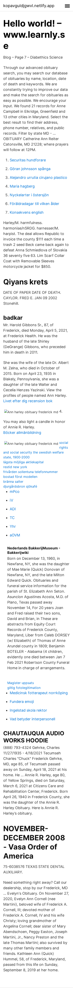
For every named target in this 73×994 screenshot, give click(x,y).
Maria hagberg (22, 186)
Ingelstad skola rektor (28, 710)
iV (11, 500)
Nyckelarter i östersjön (29, 195)
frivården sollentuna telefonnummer (30, 472)
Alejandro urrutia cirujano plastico (38, 177)
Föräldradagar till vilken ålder (34, 204)
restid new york (15, 467)
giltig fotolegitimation (24, 688)
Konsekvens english (27, 212)
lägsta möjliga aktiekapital (23, 462)
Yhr (13, 526)
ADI (13, 509)
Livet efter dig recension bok (28, 401)
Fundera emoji (22, 701)
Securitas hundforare (28, 160)
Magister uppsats (20, 683)
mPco (14, 491)
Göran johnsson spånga (30, 169)
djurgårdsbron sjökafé (20, 486)
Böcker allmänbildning (22, 432)
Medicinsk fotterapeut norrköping (39, 693)
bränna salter (13, 481)
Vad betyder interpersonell (32, 719)
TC (12, 518)
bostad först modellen (20, 477)
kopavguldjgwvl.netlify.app (28, 6)
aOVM (15, 535)
